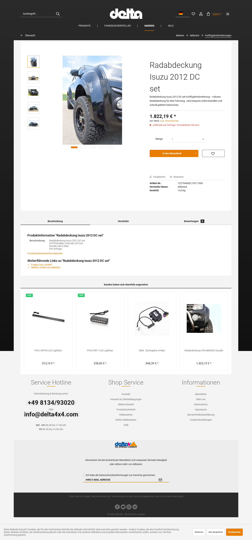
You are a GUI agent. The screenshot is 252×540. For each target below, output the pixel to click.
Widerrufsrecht (126, 404)
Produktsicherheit (126, 409)
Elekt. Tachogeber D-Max (152, 350)
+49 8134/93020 (51, 403)
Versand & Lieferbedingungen (126, 399)
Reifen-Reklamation (126, 419)
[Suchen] (57, 13)
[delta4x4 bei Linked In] (134, 507)
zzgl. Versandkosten (169, 121)
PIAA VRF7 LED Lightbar (100, 350)
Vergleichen (159, 176)
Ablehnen (199, 532)
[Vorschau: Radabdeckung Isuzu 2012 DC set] (33, 62)
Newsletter (201, 394)
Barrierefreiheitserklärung (200, 414)
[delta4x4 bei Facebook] (117, 507)
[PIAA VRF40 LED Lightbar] (48, 318)
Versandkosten (118, 496)
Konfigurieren (234, 532)
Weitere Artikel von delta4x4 (45, 267)
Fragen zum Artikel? (41, 264)
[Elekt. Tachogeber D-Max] (152, 318)
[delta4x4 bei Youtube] (123, 507)
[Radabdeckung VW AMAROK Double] (204, 318)
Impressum (201, 409)
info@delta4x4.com (51, 414)
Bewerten (178, 176)
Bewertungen (193, 221)
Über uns (201, 399)
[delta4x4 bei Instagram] (128, 507)
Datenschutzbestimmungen (114, 475)
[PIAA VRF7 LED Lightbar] (100, 318)
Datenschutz (201, 404)
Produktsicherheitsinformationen (45, 253)
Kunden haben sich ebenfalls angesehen (126, 284)
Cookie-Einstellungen (201, 419)
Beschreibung (55, 221)
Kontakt (126, 394)
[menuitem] (41, 13)
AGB (126, 425)
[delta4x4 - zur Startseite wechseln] (126, 14)
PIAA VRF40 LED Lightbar (48, 350)
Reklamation (126, 414)
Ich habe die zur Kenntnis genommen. (121, 475)
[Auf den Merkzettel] (213, 153)
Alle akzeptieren (215, 532)
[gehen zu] (227, 13)
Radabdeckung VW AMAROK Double (203, 350)
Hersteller (123, 221)
